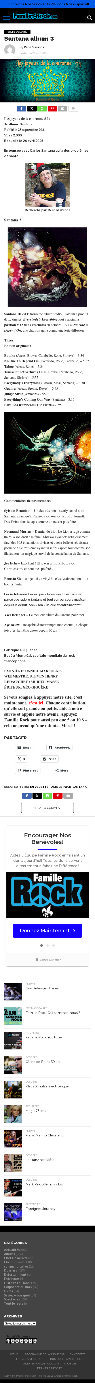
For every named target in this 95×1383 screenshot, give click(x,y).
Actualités (12, 1250)
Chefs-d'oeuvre (16, 1258)
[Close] (87, 4)
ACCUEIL (15, 1354)
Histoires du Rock (17, 1283)
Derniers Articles (49, 1368)
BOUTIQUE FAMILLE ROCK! (66, 1358)
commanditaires (16, 1266)
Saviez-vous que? (17, 1295)
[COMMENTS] (73, 107)
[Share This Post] (32, 107)
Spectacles (12, 1299)
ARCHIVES (70, 1363)
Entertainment (15, 1274)
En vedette (39, 787)
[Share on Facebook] (21, 107)
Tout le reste (13, 1303)
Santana (79, 787)
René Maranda (34, 47)
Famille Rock (60, 787)
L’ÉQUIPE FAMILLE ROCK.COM (41, 1363)
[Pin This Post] (52, 107)
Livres (8, 1291)
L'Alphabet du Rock (18, 1287)
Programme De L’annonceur (45, 1354)
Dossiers (10, 1270)
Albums (9, 1254)
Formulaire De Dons (30, 1358)
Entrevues (11, 1279)
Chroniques (13, 1262)
